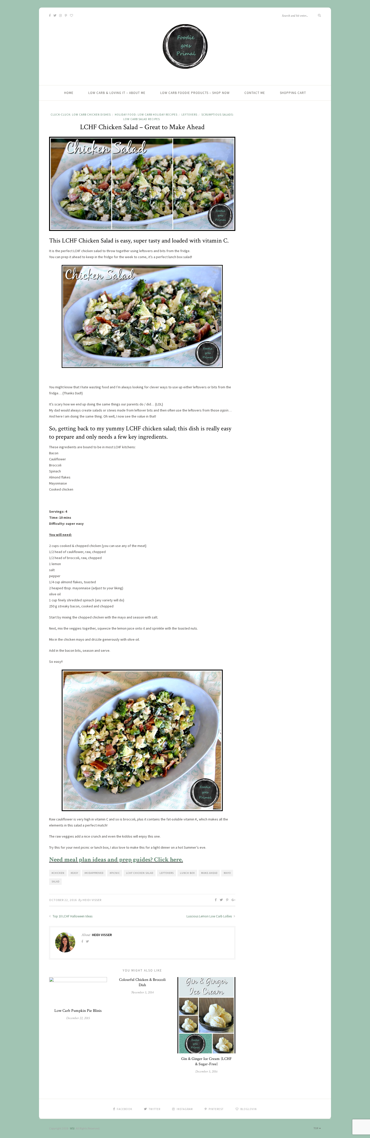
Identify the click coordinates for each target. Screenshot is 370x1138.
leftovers (167, 873)
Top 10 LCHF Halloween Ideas (72, 916)
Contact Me (254, 93)
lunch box (187, 873)
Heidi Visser (92, 900)
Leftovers (189, 114)
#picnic (115, 873)
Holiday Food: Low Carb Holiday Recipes (146, 114)
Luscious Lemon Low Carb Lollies (210, 916)
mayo (227, 873)
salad (55, 881)
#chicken (58, 873)
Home (68, 93)
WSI (72, 1128)
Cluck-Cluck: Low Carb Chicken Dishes (81, 114)
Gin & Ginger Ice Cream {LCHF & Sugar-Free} (206, 1061)
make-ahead (209, 873)
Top (316, 1128)
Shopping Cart (293, 93)
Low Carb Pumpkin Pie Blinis (78, 1010)
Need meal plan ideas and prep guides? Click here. (116, 859)
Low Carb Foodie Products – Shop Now (195, 93)
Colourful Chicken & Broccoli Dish (142, 982)
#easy (74, 873)
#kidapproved (94, 873)
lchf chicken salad (139, 873)
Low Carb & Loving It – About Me (116, 93)
